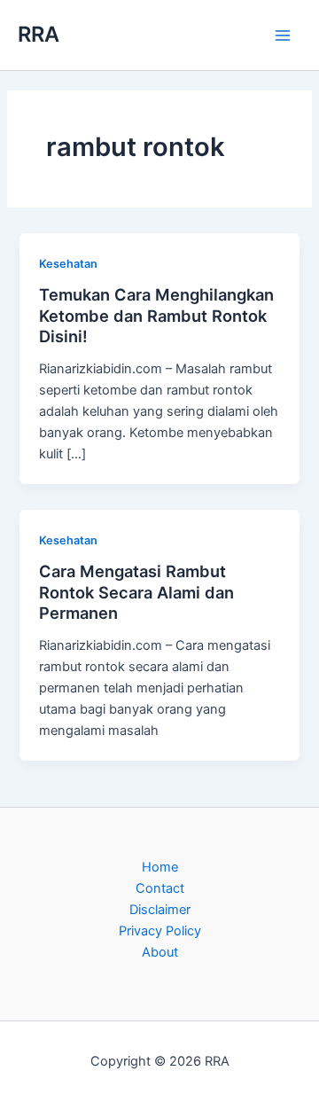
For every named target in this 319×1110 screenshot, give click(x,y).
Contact (160, 888)
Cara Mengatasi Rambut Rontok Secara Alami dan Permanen (136, 591)
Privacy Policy (160, 931)
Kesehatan (68, 263)
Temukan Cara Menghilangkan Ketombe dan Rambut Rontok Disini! (156, 315)
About (160, 952)
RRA (38, 34)
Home (160, 867)
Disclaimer (160, 910)
